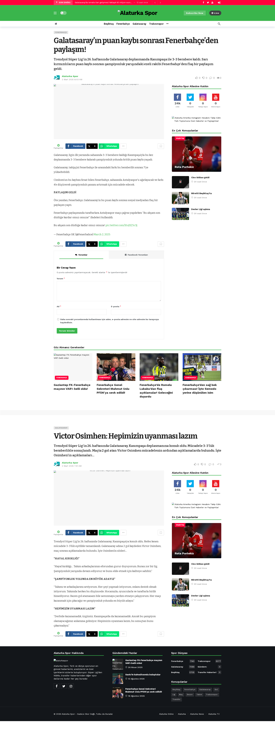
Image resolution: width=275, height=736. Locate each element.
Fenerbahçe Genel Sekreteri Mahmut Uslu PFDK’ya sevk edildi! (113, 388)
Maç (181, 694)
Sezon (190, 694)
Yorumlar (82, 255)
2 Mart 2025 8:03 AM (72, 79)
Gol (216, 689)
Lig (174, 694)
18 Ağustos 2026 (136, 696)
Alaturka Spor (70, 76)
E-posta (116, 306)
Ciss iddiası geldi (200, 177)
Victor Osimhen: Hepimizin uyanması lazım (125, 436)
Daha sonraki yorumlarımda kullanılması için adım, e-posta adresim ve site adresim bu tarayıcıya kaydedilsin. (109, 321)
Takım (199, 694)
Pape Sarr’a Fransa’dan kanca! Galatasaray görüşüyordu (99, 2)
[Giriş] (219, 2)
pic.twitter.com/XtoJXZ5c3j (121, 225)
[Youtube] (212, 2)
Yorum (61, 278)
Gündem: (209, 667)
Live (216, 13)
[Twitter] (208, 2)
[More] (167, 24)
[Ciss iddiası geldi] (180, 182)
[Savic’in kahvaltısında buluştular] (117, 678)
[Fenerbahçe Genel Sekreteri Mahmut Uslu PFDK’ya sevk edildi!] (116, 367)
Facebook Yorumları (138, 255)
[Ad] (196, 119)
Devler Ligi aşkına (200, 209)
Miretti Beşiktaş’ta (201, 193)
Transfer (176, 699)
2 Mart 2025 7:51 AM (71, 466)
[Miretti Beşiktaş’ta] (180, 198)
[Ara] (219, 24)
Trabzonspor (209, 661)
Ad (59, 306)
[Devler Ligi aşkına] (180, 214)
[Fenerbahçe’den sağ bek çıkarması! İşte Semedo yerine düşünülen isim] (202, 367)
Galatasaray (61, 428)
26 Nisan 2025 (135, 667)
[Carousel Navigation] (157, 2)
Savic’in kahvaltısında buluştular (143, 674)
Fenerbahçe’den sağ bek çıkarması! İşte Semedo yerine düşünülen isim (200, 388)
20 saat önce (200, 181)
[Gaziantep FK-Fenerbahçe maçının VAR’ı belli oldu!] (73, 367)
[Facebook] (203, 2)
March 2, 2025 (102, 234)
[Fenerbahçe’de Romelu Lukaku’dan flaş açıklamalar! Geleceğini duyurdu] (159, 367)
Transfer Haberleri (209, 672)
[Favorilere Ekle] (161, 146)
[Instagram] (71, 686)
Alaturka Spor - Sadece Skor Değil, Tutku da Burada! (87, 714)
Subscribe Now (194, 13)
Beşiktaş (180, 138)
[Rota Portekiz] (196, 154)
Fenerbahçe (61, 32)
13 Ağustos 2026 (136, 679)
